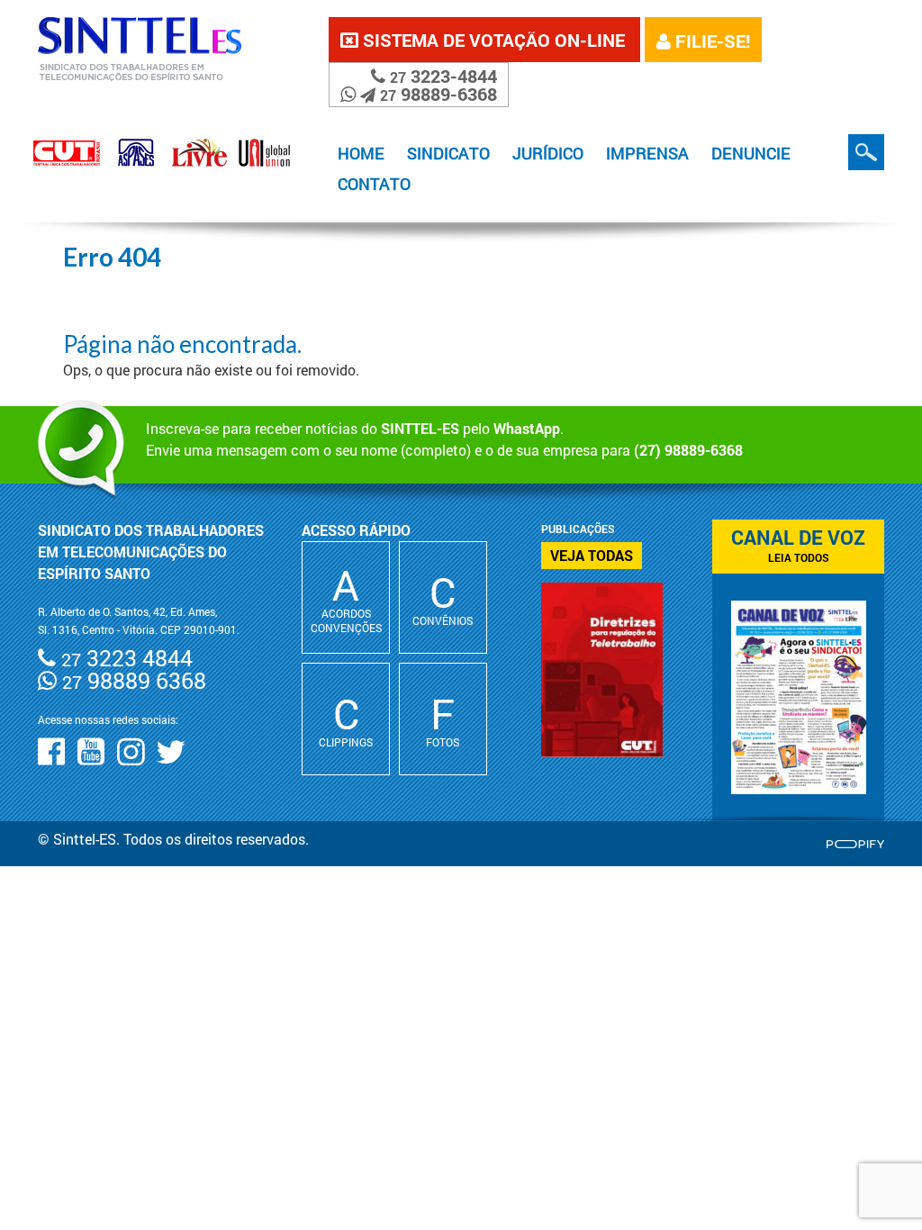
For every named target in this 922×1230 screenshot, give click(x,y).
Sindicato (448, 153)
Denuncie (751, 153)
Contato (374, 183)
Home (361, 153)
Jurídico (547, 153)
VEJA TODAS (591, 555)
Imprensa (647, 153)
